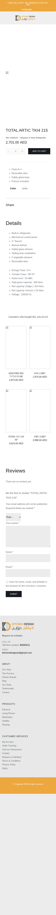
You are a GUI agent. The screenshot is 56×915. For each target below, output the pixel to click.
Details (21, 345)
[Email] (47, 205)
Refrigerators (41, 138)
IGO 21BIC (40, 373)
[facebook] (21, 789)
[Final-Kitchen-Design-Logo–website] (25, 16)
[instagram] (16, 789)
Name (9, 552)
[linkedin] (30, 789)
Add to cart (39, 151)
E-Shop (32, 138)
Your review (12, 523)
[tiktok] (35, 789)
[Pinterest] (42, 205)
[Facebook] (32, 205)
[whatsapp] (40, 789)
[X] (37, 205)
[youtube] (26, 789)
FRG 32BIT (40, 436)
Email (9, 567)
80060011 (25, 645)
